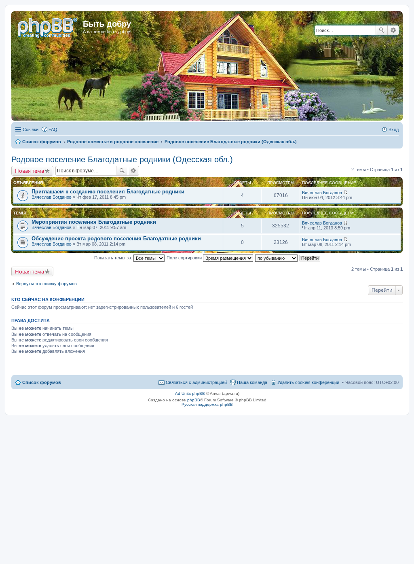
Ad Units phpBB (190, 393)
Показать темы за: (113, 257)
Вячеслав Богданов (52, 197)
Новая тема (29, 170)
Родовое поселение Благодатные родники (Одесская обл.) (122, 159)
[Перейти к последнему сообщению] (345, 192)
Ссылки (30, 129)
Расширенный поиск (393, 30)
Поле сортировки (185, 257)
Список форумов (41, 382)
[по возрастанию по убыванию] (276, 257)
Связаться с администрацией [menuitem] (196, 382)
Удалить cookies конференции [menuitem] (308, 382)
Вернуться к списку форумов (46, 283)
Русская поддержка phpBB (207, 404)
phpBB (193, 400)
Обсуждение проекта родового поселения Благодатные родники (116, 238)
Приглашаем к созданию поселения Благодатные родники (108, 192)
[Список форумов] (48, 26)
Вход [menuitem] (394, 129)
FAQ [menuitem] (53, 129)
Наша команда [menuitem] (252, 382)
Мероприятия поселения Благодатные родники (94, 222)
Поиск (382, 30)
